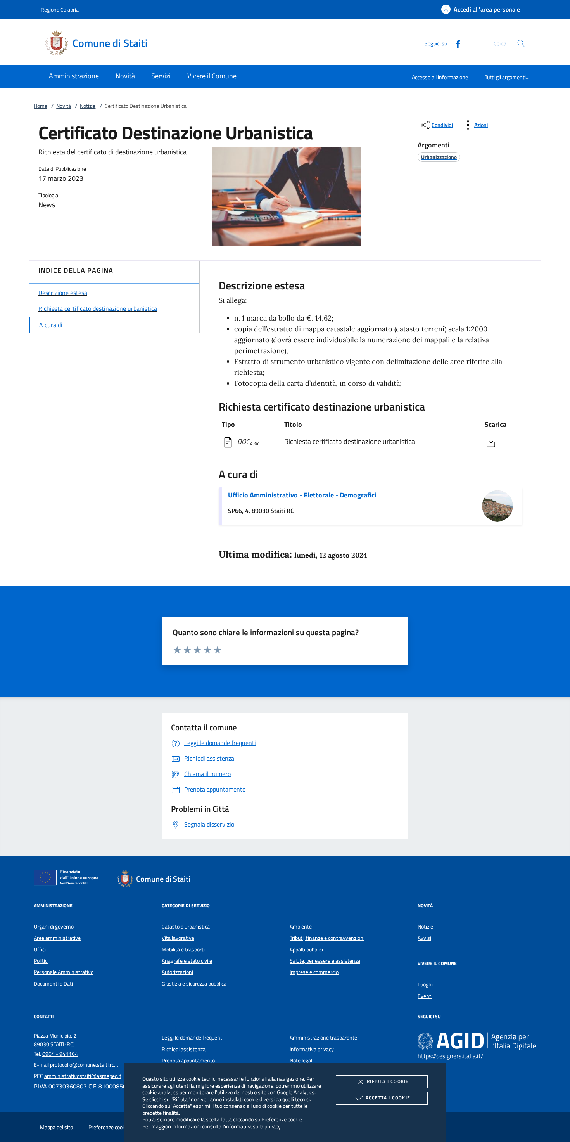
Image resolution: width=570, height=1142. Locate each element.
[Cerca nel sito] (521, 43)
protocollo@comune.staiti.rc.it (84, 1065)
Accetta (388, 1097)
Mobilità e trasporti (183, 949)
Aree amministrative (57, 938)
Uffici (40, 949)
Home (40, 106)
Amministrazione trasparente (323, 1037)
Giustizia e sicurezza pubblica (194, 983)
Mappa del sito (56, 1127)
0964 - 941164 (60, 1054)
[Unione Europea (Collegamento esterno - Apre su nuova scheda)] (68, 879)
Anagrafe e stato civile (187, 961)
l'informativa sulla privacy (251, 1126)
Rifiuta (388, 1081)
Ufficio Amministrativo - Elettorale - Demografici (302, 495)
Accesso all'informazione (440, 77)
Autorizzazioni (177, 972)
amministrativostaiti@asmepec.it (82, 1076)
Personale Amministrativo (63, 972)
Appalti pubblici (306, 949)
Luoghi (425, 984)
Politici (41, 961)
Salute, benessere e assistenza (325, 961)
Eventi (425, 996)
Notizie (87, 106)
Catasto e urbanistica (186, 926)
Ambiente (301, 926)
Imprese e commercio (314, 972)
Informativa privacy (312, 1049)
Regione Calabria (60, 9)
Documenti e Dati (53, 983)
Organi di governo (54, 926)
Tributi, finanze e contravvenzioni (327, 938)
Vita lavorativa (178, 938)
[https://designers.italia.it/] (477, 1041)
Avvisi (424, 938)
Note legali (301, 1060)
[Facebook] (455, 43)
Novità (63, 106)
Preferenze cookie (281, 1119)
